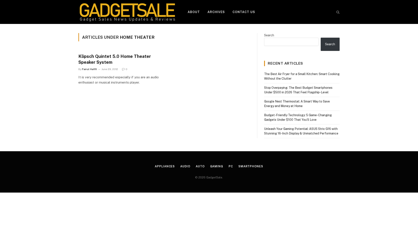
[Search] (337, 12)
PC (231, 166)
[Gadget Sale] (127, 12)
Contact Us (244, 12)
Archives (216, 12)
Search (269, 35)
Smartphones (250, 166)
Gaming (216, 166)
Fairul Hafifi (89, 69)
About (194, 12)
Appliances (165, 166)
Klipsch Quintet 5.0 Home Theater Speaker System (114, 59)
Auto (200, 166)
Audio (185, 166)
